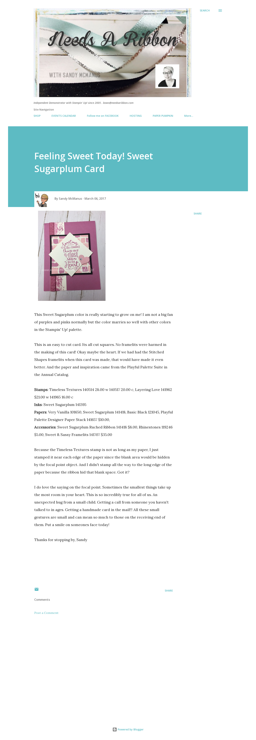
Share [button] (198, 213)
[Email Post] (36, 590)
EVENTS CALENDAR (64, 115)
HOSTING (136, 115)
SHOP (37, 115)
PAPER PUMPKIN (163, 115)
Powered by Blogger (130, 729)
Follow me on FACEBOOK (103, 115)
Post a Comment (46, 613)
